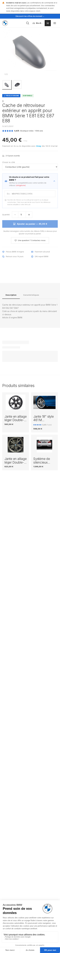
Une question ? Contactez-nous (31, 240)
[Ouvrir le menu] (55, 23)
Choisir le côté (8, 162)
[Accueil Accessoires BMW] (5, 23)
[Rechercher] (28, 23)
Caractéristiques (31, 295)
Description (11, 295)
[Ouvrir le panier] (48, 23)
